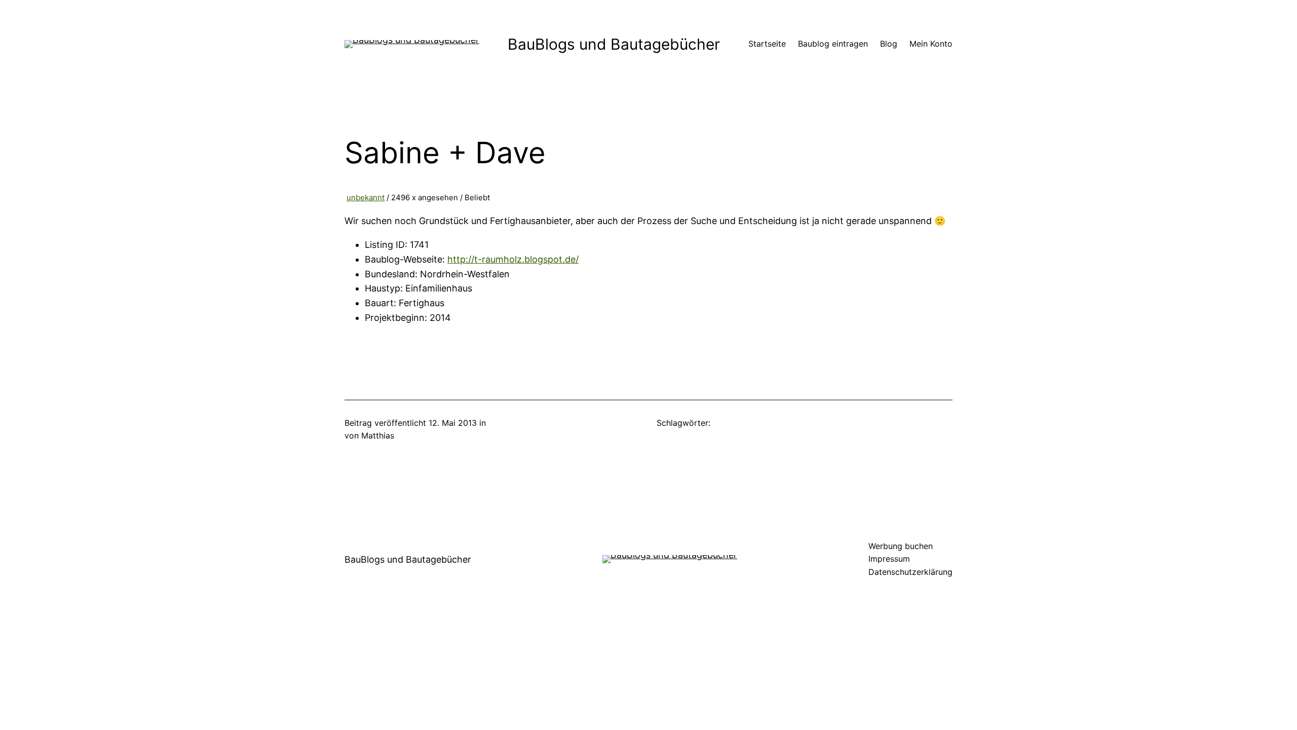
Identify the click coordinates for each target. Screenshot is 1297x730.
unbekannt (366, 197)
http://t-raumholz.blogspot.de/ (513, 259)
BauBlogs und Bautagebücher (614, 44)
